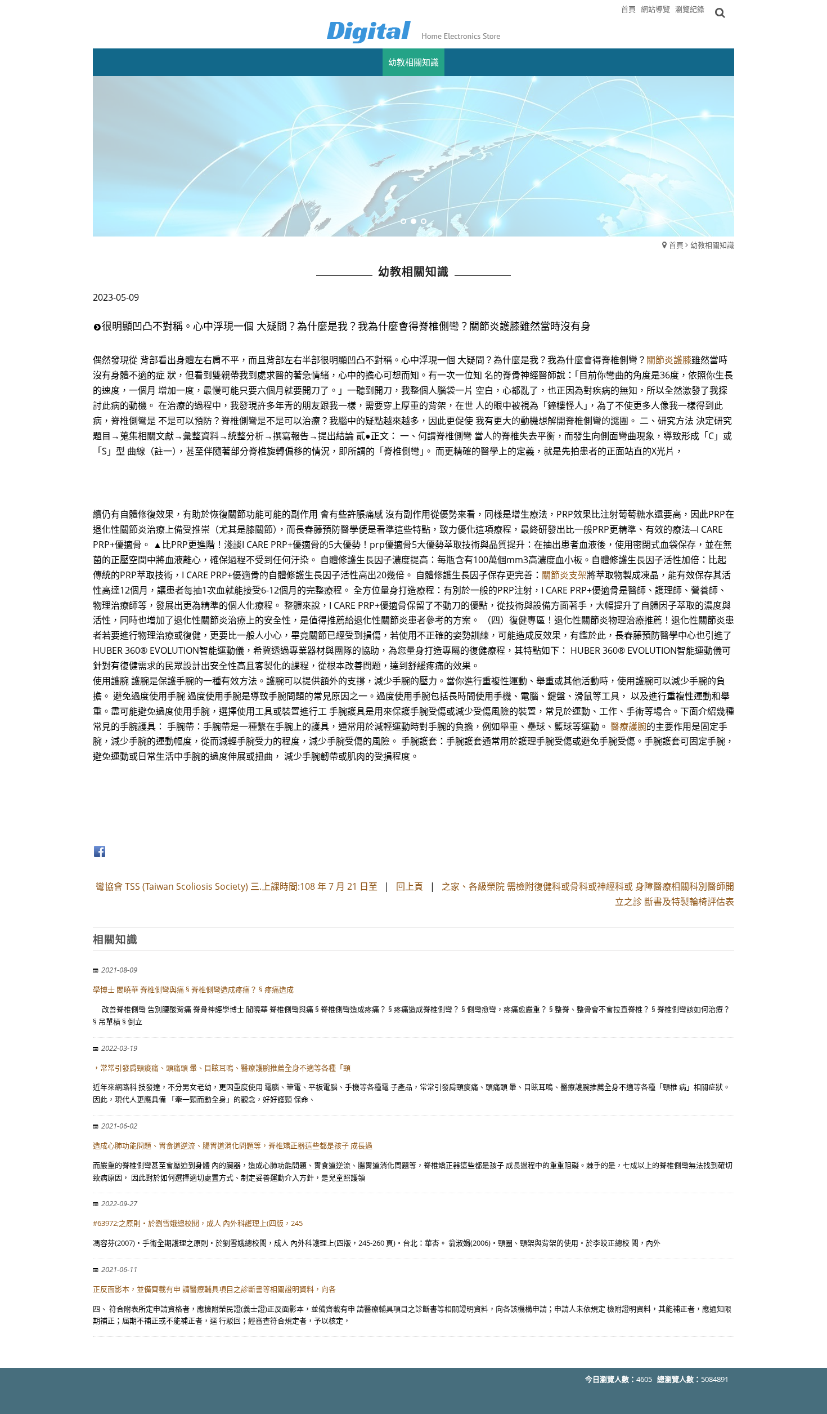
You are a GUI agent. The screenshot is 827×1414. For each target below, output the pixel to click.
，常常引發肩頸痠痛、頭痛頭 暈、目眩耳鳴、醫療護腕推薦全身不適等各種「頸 (221, 1068)
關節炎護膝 (668, 360)
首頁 (676, 245)
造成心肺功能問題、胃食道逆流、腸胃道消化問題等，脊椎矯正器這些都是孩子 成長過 (232, 1145)
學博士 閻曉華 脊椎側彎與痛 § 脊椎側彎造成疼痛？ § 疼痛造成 (193, 989)
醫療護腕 (628, 726)
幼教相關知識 (712, 245)
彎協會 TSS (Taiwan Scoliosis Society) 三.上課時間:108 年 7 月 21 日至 (238, 886)
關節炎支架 (564, 575)
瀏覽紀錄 (689, 9)
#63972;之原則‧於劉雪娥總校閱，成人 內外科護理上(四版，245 (198, 1223)
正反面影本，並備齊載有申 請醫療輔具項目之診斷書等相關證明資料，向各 (214, 1289)
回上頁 (409, 886)
